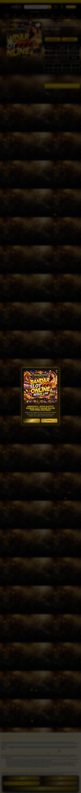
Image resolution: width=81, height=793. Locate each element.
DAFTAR (49, 420)
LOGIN (32, 420)
